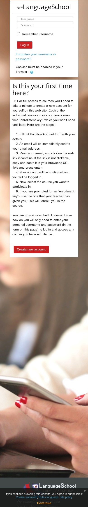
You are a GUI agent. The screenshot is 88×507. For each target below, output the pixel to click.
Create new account (31, 249)
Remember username (37, 34)
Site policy (66, 497)
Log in (24, 45)
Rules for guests (48, 497)
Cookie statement (26, 497)
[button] (31, 72)
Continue (44, 503)
